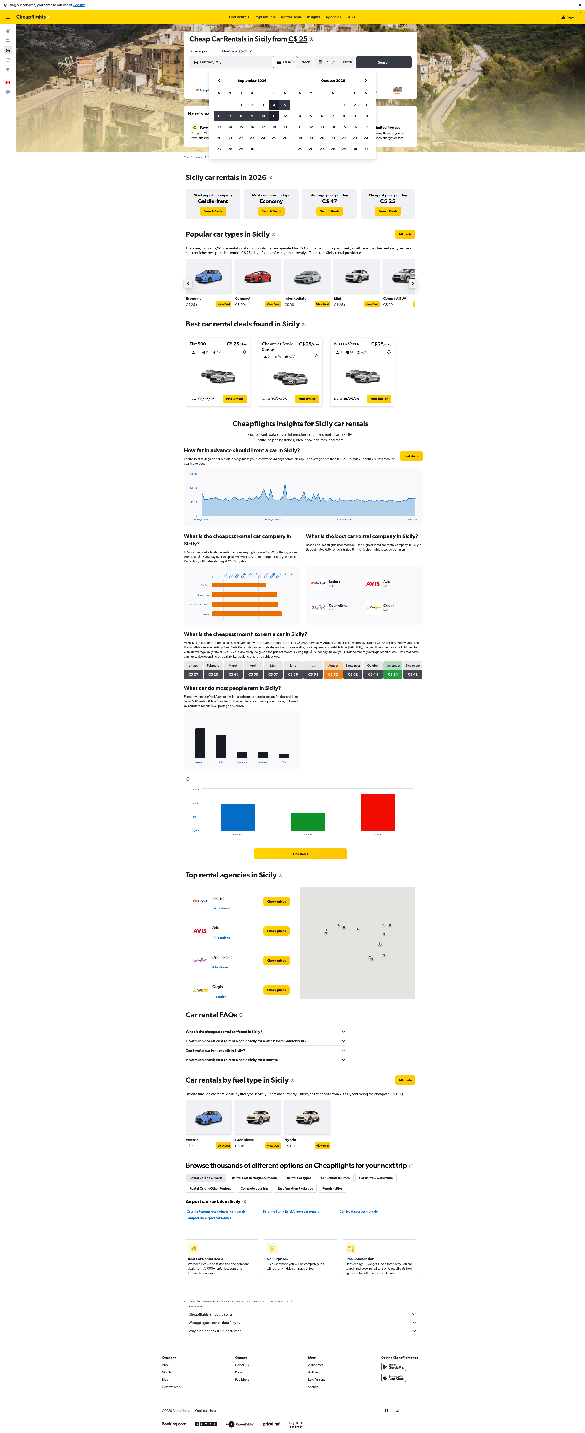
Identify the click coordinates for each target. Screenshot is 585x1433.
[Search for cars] (8, 50)
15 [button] (241, 127)
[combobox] (201, 51)
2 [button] (252, 105)
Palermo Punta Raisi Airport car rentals (291, 1211)
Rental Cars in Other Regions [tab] (210, 1188)
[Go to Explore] (8, 69)
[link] (213, 211)
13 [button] (219, 127)
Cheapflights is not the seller (210, 1314)
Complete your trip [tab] (254, 1188)
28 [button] (230, 149)
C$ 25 (298, 39)
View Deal (224, 304)
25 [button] (274, 138)
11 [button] (274, 116)
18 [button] (274, 127)
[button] (580, 5)
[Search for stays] (8, 40)
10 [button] (263, 116)
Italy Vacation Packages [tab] (295, 1188)
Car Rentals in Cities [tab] (335, 1178)
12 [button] (285, 116)
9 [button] (252, 116)
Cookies (79, 5)
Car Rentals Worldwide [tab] (376, 1178)
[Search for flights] (8, 31)
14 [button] (230, 127)
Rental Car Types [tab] (299, 1178)
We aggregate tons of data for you (214, 1323)
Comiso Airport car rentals (359, 1211)
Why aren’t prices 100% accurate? (215, 1331)
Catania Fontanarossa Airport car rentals (216, 1211)
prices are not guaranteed (277, 1301)
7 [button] (230, 116)
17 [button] (263, 127)
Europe (199, 157)
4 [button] (274, 105)
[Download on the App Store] (393, 1378)
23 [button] (252, 138)
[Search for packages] (8, 59)
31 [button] (366, 149)
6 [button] (219, 116)
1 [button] (241, 105)
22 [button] (241, 138)
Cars (186, 157)
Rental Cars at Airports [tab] (206, 1178)
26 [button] (285, 138)
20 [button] (219, 138)
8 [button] (241, 116)
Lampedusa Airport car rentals (209, 1218)
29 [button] (241, 149)
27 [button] (219, 149)
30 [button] (252, 149)
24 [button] (263, 138)
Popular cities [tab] (332, 1188)
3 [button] (263, 105)
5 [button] (285, 105)
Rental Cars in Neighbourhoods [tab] (254, 1178)
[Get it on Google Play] (393, 1367)
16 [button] (252, 127)
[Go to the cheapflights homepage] (33, 17)
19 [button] (285, 127)
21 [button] (230, 138)
